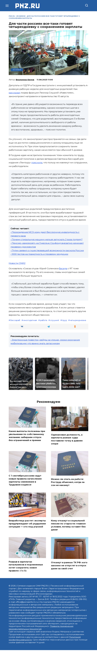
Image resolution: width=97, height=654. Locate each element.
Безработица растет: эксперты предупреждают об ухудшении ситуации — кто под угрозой (27, 523)
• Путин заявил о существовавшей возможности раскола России (47, 250)
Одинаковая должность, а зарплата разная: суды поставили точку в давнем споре (67, 439)
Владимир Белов (25, 79)
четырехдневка (78, 320)
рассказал (14, 92)
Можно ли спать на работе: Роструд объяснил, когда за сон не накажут (67, 482)
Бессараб (15, 320)
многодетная (30, 320)
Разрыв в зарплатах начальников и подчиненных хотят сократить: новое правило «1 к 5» (26, 566)
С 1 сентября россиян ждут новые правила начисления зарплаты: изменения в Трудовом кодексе (25, 480)
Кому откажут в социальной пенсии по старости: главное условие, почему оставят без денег (68, 525)
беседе (63, 268)
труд (64, 320)
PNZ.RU (12, 16)
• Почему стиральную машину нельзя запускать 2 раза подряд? (46, 239)
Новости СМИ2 (17, 263)
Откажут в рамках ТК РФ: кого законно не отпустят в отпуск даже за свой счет (69, 565)
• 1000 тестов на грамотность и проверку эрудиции (39, 254)
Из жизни (20, 16)
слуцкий (54, 320)
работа (43, 320)
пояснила (36, 162)
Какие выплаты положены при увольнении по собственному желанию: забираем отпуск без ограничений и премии (27, 435)
